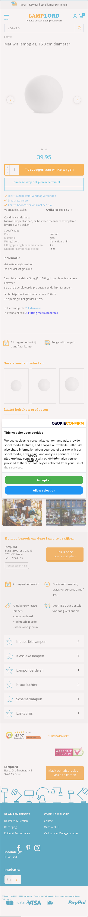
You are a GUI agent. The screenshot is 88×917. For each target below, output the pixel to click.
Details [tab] (53, 458)
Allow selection (44, 490)
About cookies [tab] (32, 458)
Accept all (44, 480)
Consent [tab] (10, 458)
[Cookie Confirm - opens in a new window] (68, 423)
